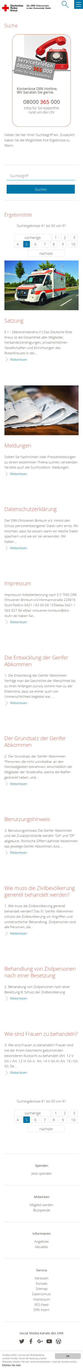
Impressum (17, 583)
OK (67, 1356)
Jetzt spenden (41, 1173)
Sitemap (42, 1288)
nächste (46, 253)
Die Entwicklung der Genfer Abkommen (36, 661)
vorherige (33, 237)
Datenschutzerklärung (30, 509)
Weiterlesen (18, 359)
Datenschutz (41, 1294)
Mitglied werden (41, 1205)
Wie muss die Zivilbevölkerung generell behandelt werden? (39, 891)
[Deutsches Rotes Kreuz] (13, 9)
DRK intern (41, 1309)
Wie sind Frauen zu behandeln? (41, 1034)
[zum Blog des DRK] (58, 1341)
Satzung (13, 320)
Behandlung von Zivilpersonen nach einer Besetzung (40, 972)
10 (73, 244)
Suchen (41, 189)
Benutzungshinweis (27, 819)
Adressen (41, 1278)
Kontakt (41, 1283)
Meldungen (17, 445)
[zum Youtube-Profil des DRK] (49, 1341)
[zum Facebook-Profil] (22, 1341)
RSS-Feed (41, 1304)
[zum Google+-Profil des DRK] (40, 1341)
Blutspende (41, 1210)
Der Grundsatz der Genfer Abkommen (35, 741)
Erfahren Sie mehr (11, 1365)
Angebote (41, 1241)
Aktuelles (41, 1247)
